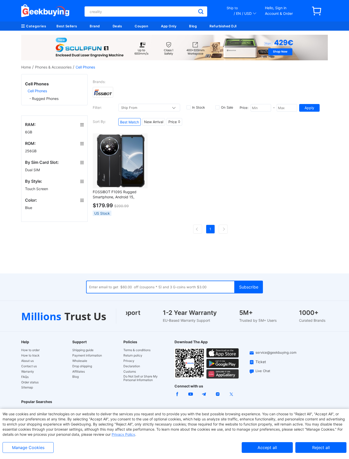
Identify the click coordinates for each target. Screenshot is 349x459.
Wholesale (79, 361)
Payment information (87, 355)
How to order (30, 350)
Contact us (29, 366)
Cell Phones (37, 91)
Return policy (132, 355)
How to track (30, 355)
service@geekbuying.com (275, 352)
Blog (193, 26)
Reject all (321, 447)
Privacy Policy (123, 434)
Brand (95, 26)
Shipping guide (83, 350)
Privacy (128, 361)
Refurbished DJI (223, 26)
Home (26, 67)
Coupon (141, 26)
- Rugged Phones (44, 98)
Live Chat (262, 371)
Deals (117, 26)
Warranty (27, 371)
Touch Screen (37, 189)
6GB (29, 132)
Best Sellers (66, 26)
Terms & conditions (136, 350)
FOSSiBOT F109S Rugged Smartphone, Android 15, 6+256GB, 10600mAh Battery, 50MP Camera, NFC (118, 195)
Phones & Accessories (53, 67)
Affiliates (78, 371)
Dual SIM (33, 170)
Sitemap (27, 387)
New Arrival (153, 122)
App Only (168, 26)
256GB (31, 151)
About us (27, 361)
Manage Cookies (28, 447)
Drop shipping (82, 366)
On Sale (227, 107)
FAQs (25, 377)
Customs (129, 371)
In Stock (198, 107)
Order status (30, 382)
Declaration (131, 366)
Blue (29, 207)
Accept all (267, 447)
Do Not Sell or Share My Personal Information (140, 378)
